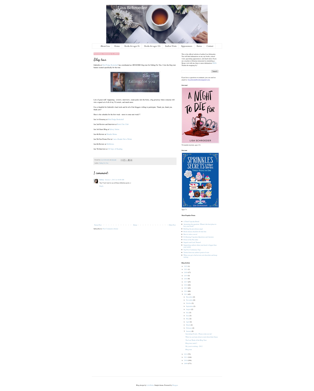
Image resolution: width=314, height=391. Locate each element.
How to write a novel (190, 234)
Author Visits (171, 46)
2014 (186, 291)
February (189, 328)
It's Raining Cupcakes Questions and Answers (198, 237)
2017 (186, 282)
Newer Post (98, 225)
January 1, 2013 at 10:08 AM (114, 180)
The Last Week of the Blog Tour (196, 340)
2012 (186, 354)
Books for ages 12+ (152, 46)
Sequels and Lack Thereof (192, 242)
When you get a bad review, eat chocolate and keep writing (200, 256)
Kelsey (101, 179)
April (188, 322)
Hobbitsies (110, 144)
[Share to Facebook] (129, 160)
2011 (186, 357)
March (188, 325)
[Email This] (122, 160)
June (188, 315)
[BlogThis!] (124, 160)
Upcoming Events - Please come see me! (198, 334)
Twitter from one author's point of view (196, 252)
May (188, 319)
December (189, 297)
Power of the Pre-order (190, 240)
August (188, 309)
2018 (186, 279)
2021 (186, 269)
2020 (186, 272)
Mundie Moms (112, 134)
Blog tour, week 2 (191, 343)
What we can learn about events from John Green (201, 337)
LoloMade (150, 385)
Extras (199, 46)
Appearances (186, 46)
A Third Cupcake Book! (191, 221)
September (189, 306)
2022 (186, 266)
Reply (101, 186)
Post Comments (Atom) (110, 229)
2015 (186, 288)
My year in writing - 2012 (194, 346)
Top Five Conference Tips (192, 250)
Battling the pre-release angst (193, 229)
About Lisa (105, 46)
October (189, 303)
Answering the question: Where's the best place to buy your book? (199, 225)
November (189, 300)
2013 (186, 294)
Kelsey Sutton (114, 129)
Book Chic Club (123, 124)
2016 (186, 285)
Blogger (175, 385)
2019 (186, 275)
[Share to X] (126, 160)
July (187, 312)
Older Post (172, 225)
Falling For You (103, 163)
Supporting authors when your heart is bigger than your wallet (200, 246)
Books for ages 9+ (132, 46)
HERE (214, 63)
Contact (209, 46)
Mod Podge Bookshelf (110, 65)
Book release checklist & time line (194, 231)
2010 (186, 360)
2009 (186, 363)
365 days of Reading (115, 149)
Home (117, 46)
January (189, 331)
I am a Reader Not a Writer (122, 139)
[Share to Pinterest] (131, 160)
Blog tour (188, 349)
